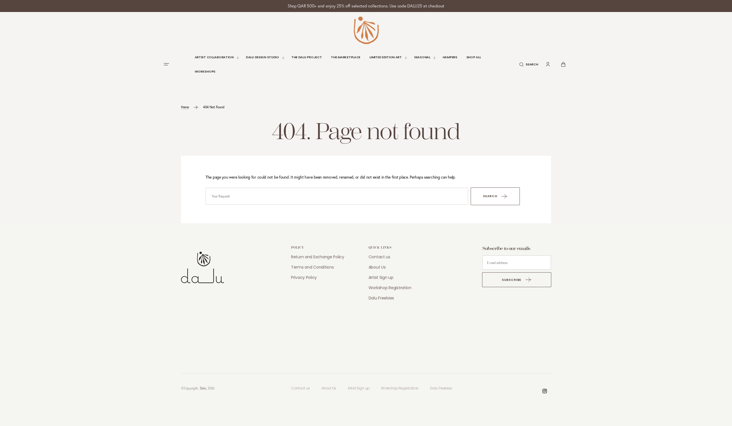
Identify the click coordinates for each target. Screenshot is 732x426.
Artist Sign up (381, 277)
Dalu (203, 388)
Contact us (379, 257)
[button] (528, 64)
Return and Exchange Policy (317, 257)
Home (185, 107)
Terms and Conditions (312, 267)
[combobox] (337, 196)
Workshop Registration (390, 288)
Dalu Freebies (381, 298)
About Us (377, 267)
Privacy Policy (304, 277)
